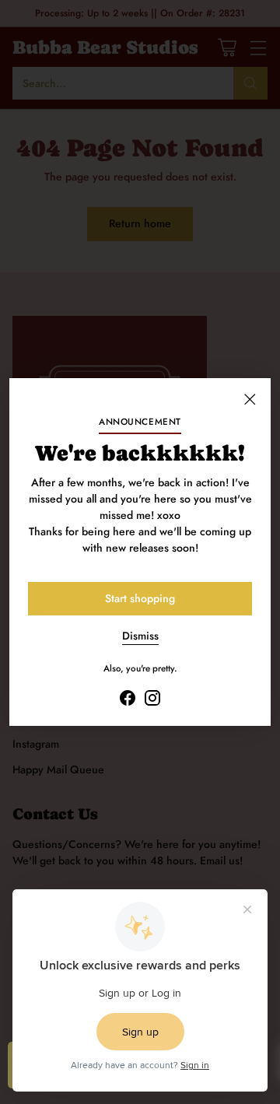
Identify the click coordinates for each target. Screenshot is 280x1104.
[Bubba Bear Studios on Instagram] (152, 700)
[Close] (249, 399)
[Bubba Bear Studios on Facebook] (127, 700)
